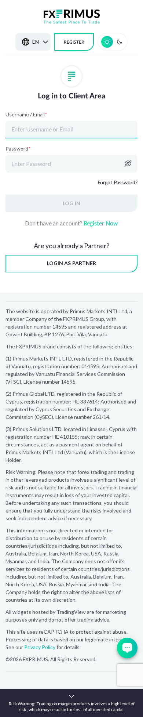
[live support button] (127, 648)
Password (18, 149)
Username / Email (26, 114)
